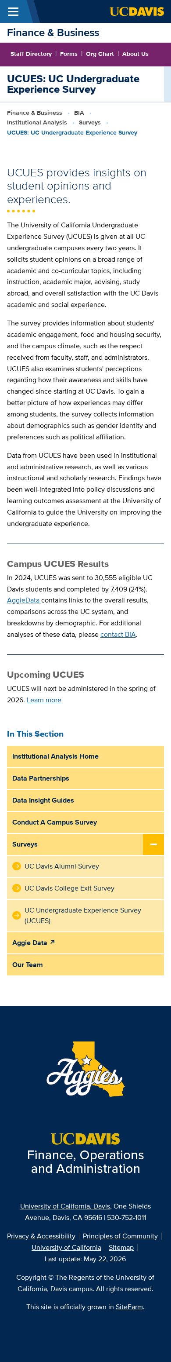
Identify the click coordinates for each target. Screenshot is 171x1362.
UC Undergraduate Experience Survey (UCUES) (83, 915)
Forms (69, 53)
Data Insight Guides (43, 800)
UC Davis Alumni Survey (62, 866)
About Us (135, 53)
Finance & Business (53, 32)
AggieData (24, 600)
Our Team (27, 965)
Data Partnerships (40, 778)
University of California (66, 1247)
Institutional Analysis (37, 122)
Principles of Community (120, 1236)
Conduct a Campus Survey (54, 822)
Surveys (90, 122)
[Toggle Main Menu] (13, 11)
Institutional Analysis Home (55, 756)
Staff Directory (31, 53)
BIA (79, 112)
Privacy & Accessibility (41, 1236)
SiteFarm (129, 1307)
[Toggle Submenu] (153, 845)
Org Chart (100, 53)
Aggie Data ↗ (34, 943)
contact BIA (118, 634)
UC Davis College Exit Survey (69, 888)
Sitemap (121, 1247)
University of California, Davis (65, 1206)
